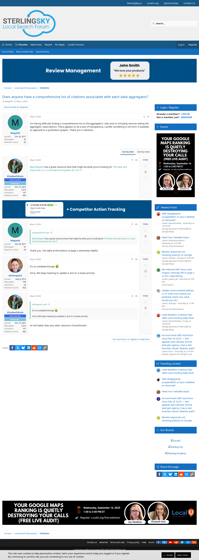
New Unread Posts (24, 51)
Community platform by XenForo (100, 549)
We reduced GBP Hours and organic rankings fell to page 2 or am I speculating (178, 272)
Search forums (42, 51)
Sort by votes (143, 151)
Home (8, 44)
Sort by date (128, 151)
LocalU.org (153, 3)
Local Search (167, 284)
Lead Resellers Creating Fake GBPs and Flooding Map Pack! (178, 316)
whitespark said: (39, 304)
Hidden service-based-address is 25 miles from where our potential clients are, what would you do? (178, 295)
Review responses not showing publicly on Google (177, 253)
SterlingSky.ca (134, 3)
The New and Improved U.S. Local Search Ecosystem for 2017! (78, 168)
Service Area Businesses (173, 246)
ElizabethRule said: (40, 232)
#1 (148, 116)
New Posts (36, 44)
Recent (48, 44)
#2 (136, 160)
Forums (23, 44)
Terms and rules (117, 542)
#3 (136, 224)
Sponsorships (171, 3)
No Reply (60, 44)
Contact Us (189, 3)
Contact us (92, 542)
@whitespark (37, 166)
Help (144, 542)
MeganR (9, 101)
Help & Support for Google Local (177, 354)
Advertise (103, 542)
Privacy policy (133, 542)
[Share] (144, 116)
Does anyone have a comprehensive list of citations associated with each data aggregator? (75, 96)
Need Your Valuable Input (175, 237)
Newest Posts (169, 207)
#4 (136, 259)
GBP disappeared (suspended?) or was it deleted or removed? (178, 217)
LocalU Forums (76, 44)
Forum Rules (8, 51)
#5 (136, 296)
